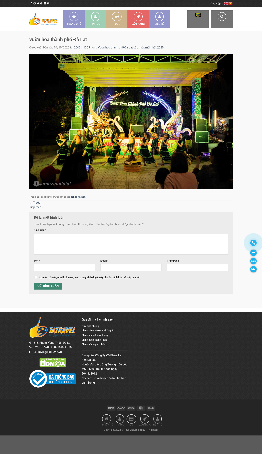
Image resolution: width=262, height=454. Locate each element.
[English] (226, 4)
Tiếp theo (37, 207)
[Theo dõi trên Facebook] (31, 3)
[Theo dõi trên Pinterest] (41, 3)
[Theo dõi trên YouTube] (48, 3)
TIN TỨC (95, 23)
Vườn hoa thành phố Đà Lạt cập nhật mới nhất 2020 (131, 47)
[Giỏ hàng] (198, 19)
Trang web (173, 260)
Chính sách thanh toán (94, 339)
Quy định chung (90, 326)
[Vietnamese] (230, 4)
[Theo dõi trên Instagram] (35, 3)
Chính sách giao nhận (94, 344)
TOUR (116, 23)
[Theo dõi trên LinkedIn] (45, 3)
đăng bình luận (78, 196)
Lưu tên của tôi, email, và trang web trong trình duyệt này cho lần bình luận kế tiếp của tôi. (89, 277)
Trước (34, 202)
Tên (37, 260)
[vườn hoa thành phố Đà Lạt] (131, 121)
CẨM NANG (138, 23)
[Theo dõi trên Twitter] (38, 3)
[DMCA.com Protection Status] (52, 362)
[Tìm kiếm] (222, 19)
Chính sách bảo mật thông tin (98, 330)
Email (104, 260)
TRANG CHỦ (74, 23)
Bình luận (40, 230)
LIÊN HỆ (159, 23)
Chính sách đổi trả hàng (95, 335)
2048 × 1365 (82, 47)
